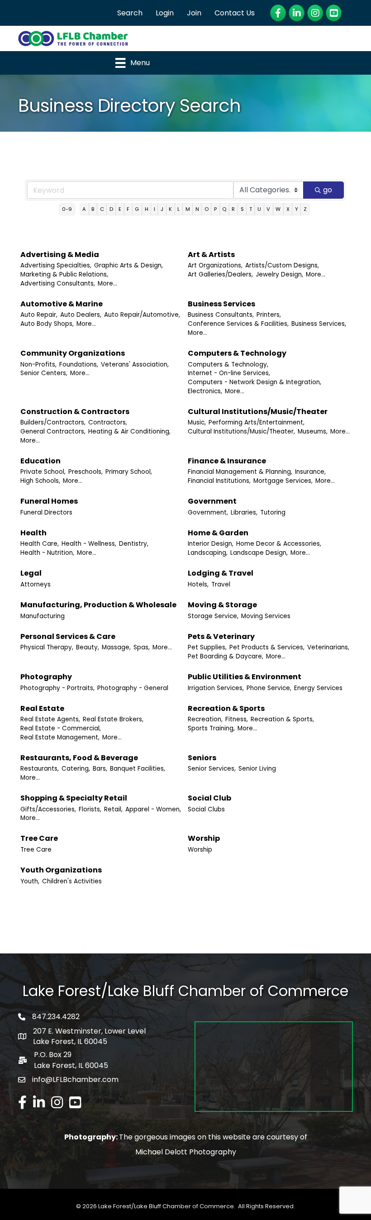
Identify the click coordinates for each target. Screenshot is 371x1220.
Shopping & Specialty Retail (73, 798)
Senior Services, (212, 768)
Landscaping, (208, 552)
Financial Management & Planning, (240, 471)
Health (33, 533)
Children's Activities (72, 881)
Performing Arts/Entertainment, (256, 422)
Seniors (202, 758)
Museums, (313, 431)
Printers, (269, 314)
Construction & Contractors (74, 411)
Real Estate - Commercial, (60, 728)
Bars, (100, 768)
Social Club (209, 798)
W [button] (278, 209)
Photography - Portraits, (57, 688)
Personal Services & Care (67, 636)
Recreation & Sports (226, 708)
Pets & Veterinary (221, 636)
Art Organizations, (215, 265)
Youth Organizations (61, 870)
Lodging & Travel (220, 573)
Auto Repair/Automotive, (142, 314)
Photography (46, 677)
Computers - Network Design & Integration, (254, 382)
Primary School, (128, 471)
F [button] (128, 209)
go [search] (327, 190)
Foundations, (78, 364)
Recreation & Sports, (282, 719)
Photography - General (132, 688)
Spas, (141, 647)
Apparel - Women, (153, 809)
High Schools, (40, 481)
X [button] (288, 209)
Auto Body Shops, (47, 323)
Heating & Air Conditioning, (129, 431)
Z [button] (305, 209)
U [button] (259, 209)
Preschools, (85, 471)
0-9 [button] (67, 209)
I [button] (154, 209)
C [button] (102, 209)
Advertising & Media (59, 254)
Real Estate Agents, (50, 719)
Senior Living (257, 768)
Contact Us (234, 13)
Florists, (90, 809)
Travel (220, 584)
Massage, (116, 647)
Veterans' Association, (135, 364)
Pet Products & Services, (266, 647)
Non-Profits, (38, 364)
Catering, (76, 768)
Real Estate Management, (60, 737)
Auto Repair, (38, 314)
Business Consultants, (221, 314)
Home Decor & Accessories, (278, 543)
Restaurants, (39, 768)
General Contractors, (53, 431)
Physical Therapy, (46, 647)
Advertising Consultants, (57, 283)
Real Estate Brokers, (113, 719)
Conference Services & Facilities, (238, 323)
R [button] (233, 209)
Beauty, (87, 647)
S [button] (242, 209)
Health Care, (39, 543)
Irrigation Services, (216, 688)
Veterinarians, (328, 647)
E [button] (120, 209)
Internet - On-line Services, (229, 373)
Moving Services (265, 616)
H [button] (146, 209)
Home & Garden (218, 533)
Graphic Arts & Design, (128, 265)
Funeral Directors (46, 512)
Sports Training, (211, 728)
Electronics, (205, 391)
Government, (208, 512)
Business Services (221, 304)
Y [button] (296, 209)
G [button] (137, 209)
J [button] (162, 209)
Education (40, 461)
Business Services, (318, 323)
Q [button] (224, 209)
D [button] (111, 209)
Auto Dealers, (80, 314)
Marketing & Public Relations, (64, 274)
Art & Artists (211, 254)
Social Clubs (206, 809)
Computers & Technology (237, 353)
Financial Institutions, (219, 481)
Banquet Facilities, (137, 768)
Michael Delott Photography (185, 1152)
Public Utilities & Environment (244, 677)
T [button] (250, 209)
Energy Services (318, 688)
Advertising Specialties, (55, 265)
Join (194, 13)
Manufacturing (42, 616)
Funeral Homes (49, 501)
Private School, (43, 471)
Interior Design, (210, 543)
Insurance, (310, 471)
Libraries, (244, 512)
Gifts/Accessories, (48, 809)
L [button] (178, 209)
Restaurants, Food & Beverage (79, 758)
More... (107, 283)
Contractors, (107, 422)
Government (212, 501)
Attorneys (35, 584)
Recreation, (205, 719)
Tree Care (39, 838)
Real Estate (42, 708)
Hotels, (198, 584)
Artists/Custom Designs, (282, 265)
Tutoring (272, 512)
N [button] (197, 209)
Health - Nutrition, (47, 552)
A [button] (84, 209)
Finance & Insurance (227, 461)
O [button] (207, 209)
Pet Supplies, (207, 647)
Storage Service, (213, 616)
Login (165, 13)
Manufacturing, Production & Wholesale (98, 605)
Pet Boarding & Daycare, (225, 656)
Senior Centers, (43, 373)
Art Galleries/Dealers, (220, 274)
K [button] (170, 209)
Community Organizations (72, 353)
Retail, (113, 809)
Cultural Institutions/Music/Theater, (241, 431)
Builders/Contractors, (53, 422)
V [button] (268, 209)
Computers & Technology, (228, 364)
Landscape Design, (259, 552)
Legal (31, 573)
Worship (204, 838)
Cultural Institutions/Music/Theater (258, 411)
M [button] (188, 209)
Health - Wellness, (89, 543)
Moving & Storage (222, 605)
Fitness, (236, 719)
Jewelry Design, (279, 274)
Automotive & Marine (61, 304)
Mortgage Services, (283, 481)
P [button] (215, 209)
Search (130, 13)
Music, (197, 422)
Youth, (29, 881)
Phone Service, (269, 688)
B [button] (92, 209)
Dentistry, (133, 543)
